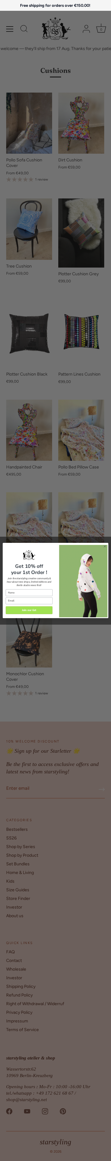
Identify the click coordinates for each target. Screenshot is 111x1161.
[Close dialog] (104, 546)
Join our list (29, 610)
